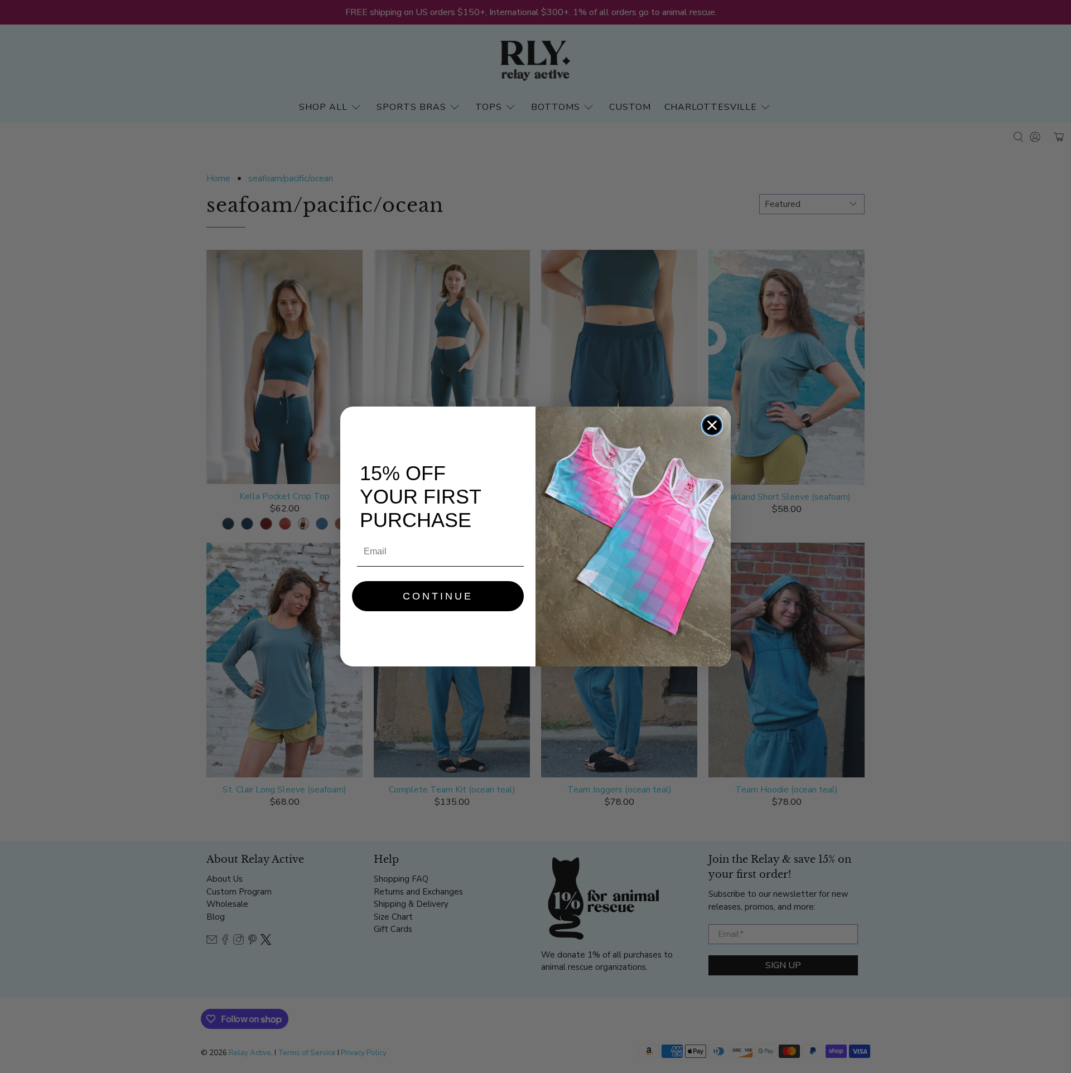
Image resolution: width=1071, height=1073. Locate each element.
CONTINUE (438, 596)
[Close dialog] (712, 425)
